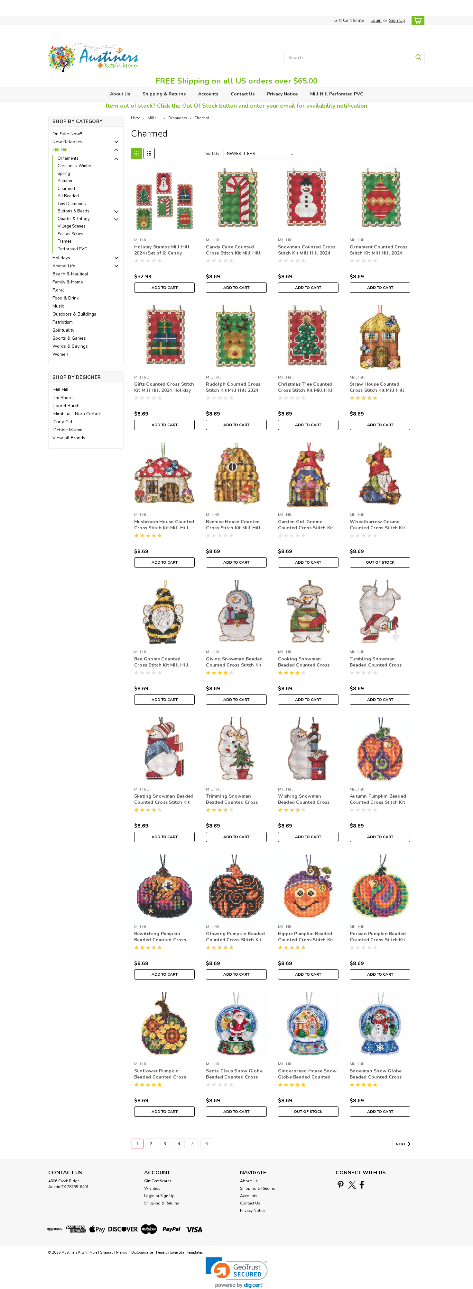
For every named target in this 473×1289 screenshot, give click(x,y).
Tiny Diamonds (72, 204)
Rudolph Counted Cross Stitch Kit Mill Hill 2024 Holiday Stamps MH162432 (236, 390)
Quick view (165, 230)
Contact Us (243, 94)
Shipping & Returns (164, 94)
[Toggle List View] (149, 153)
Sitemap (106, 1252)
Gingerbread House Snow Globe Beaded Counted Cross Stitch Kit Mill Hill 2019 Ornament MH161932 (308, 1080)
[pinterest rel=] (341, 1185)
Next (401, 1144)
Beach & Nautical (70, 274)
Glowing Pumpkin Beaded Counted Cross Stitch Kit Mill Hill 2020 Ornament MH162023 (235, 943)
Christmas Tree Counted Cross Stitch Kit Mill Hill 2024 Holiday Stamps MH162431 (305, 393)
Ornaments (68, 158)
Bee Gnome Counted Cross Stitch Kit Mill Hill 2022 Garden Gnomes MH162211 (161, 668)
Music (58, 306)
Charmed (66, 189)
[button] (236, 1273)
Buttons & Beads (73, 211)
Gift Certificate (349, 20)
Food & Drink (65, 298)
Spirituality (63, 330)
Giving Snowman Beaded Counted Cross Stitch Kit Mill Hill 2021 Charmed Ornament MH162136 (234, 668)
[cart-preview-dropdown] (416, 20)
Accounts (208, 94)
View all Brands (68, 438)
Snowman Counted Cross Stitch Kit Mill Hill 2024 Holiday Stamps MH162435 (308, 253)
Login (376, 20)
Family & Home (67, 282)
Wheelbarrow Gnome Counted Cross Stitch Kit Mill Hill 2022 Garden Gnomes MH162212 (377, 531)
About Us (120, 94)
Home (135, 118)
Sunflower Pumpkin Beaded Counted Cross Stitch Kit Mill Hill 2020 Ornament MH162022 (160, 1080)
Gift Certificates (158, 1181)
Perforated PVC (72, 249)
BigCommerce (142, 1252)
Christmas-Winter (74, 166)
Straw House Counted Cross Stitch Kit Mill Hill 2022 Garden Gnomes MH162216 (377, 393)
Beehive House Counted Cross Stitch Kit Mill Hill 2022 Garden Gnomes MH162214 (233, 531)
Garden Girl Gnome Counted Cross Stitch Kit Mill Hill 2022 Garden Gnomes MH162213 (305, 531)
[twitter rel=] (352, 1185)
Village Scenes (72, 226)
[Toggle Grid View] (136, 153)
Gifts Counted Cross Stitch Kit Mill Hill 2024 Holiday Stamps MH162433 (164, 390)
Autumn (65, 181)
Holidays (61, 258)
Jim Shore (63, 398)
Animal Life (63, 266)
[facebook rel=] (362, 1185)
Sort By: (212, 154)
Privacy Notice (282, 94)
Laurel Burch (66, 406)
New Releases (67, 142)
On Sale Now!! (67, 134)
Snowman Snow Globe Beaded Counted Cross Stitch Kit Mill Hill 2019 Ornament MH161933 (376, 1080)
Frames (65, 241)
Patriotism (62, 322)
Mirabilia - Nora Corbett (77, 414)
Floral (58, 290)
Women (60, 354)
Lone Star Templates (186, 1252)
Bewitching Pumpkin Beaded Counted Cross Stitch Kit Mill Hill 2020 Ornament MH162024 (160, 943)
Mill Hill (60, 150)
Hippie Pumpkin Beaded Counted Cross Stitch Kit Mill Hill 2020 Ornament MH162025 (305, 943)
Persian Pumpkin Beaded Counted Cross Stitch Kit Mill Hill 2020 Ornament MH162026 (378, 943)
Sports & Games (69, 338)
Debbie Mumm (67, 430)
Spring (64, 173)
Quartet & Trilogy (74, 219)
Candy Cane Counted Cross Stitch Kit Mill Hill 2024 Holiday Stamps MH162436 (233, 256)
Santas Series (70, 234)
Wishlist (152, 1188)
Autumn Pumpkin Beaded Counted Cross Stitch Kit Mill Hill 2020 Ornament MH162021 (378, 805)
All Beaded (68, 196)
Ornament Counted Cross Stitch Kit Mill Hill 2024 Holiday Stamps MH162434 (380, 253)
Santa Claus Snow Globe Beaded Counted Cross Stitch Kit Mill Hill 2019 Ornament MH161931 (234, 1080)
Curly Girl (62, 422)
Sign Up (397, 20)
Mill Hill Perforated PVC (336, 94)
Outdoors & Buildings (74, 314)
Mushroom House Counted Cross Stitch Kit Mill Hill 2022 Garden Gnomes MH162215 (164, 531)
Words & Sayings (70, 346)
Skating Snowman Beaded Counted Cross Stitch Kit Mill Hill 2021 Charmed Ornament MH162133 (164, 805)
